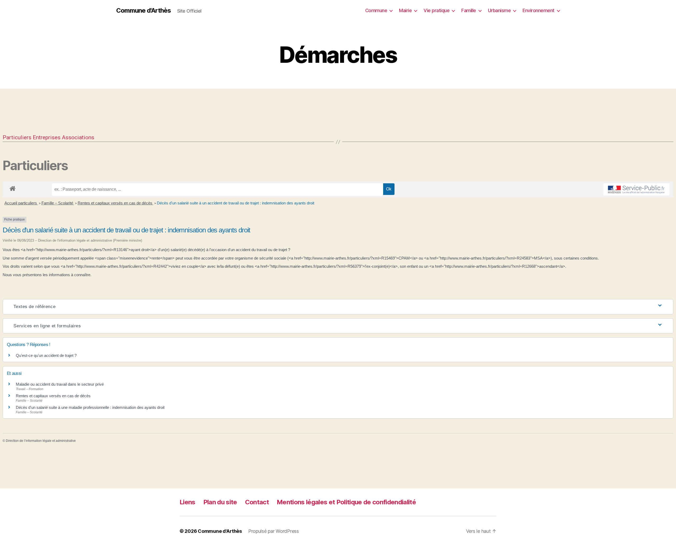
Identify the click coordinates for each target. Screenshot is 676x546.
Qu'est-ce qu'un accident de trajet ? (46, 355)
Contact (257, 502)
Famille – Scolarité (57, 203)
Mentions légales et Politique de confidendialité (346, 502)
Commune (376, 10)
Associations (78, 137)
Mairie (405, 10)
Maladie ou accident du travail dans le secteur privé (60, 384)
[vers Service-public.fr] (636, 189)
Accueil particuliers (21, 203)
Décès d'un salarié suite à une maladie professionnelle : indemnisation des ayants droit (90, 407)
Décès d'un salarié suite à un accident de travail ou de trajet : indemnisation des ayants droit (235, 203)
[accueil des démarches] (12, 187)
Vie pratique (436, 10)
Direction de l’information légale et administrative (41, 441)
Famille (468, 10)
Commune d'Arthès (143, 10)
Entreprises (46, 137)
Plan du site (220, 502)
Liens (187, 502)
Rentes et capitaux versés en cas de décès (115, 203)
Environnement (539, 10)
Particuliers (17, 137)
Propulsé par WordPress (273, 531)
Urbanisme (499, 10)
